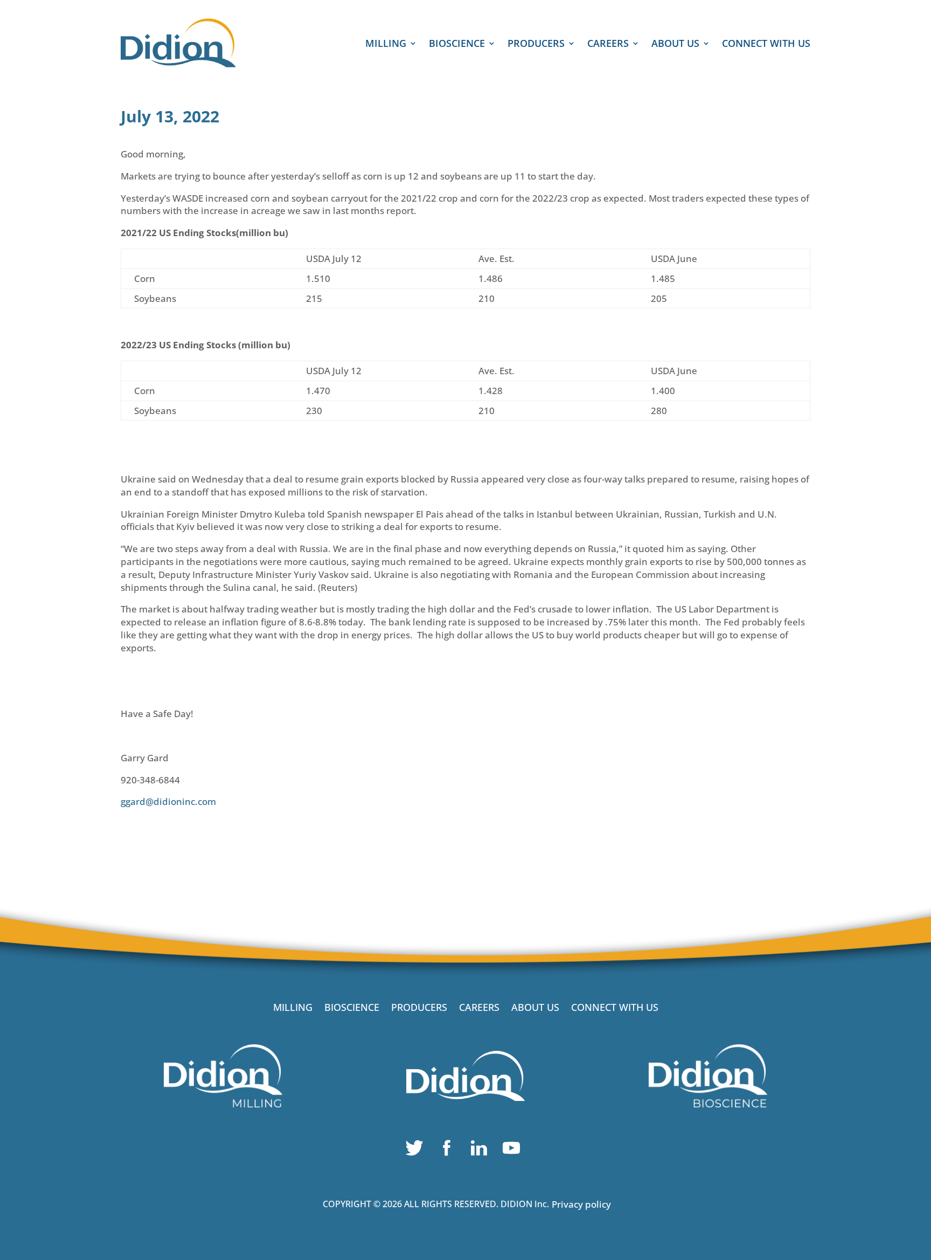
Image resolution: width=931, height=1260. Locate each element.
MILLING (385, 44)
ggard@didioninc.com (168, 801)
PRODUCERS (536, 44)
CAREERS (608, 44)
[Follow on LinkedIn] (482, 1151)
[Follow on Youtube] (514, 1151)
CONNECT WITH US (766, 44)
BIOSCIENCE (457, 44)
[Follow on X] (417, 1151)
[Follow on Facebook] (449, 1151)
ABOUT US (675, 44)
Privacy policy (581, 1204)
